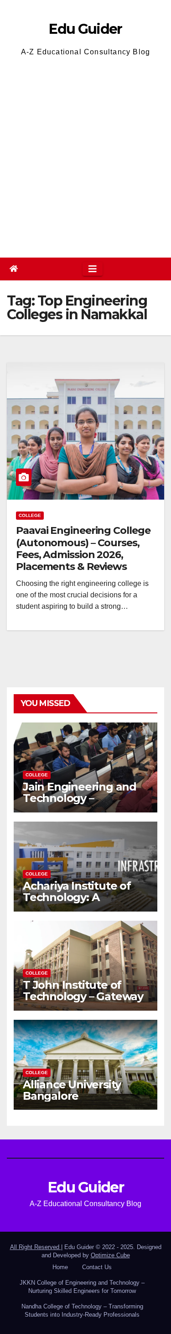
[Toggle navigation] (93, 269)
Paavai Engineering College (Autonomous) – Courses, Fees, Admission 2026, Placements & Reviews (83, 548)
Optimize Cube (110, 1255)
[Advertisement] (85, 156)
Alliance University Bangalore (72, 1090)
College (30, 515)
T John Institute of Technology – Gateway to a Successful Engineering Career (83, 1002)
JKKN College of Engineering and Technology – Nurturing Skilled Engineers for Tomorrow (82, 1286)
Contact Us (97, 1267)
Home (60, 1267)
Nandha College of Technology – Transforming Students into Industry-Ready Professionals (82, 1310)
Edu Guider (85, 29)
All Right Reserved (35, 1247)
